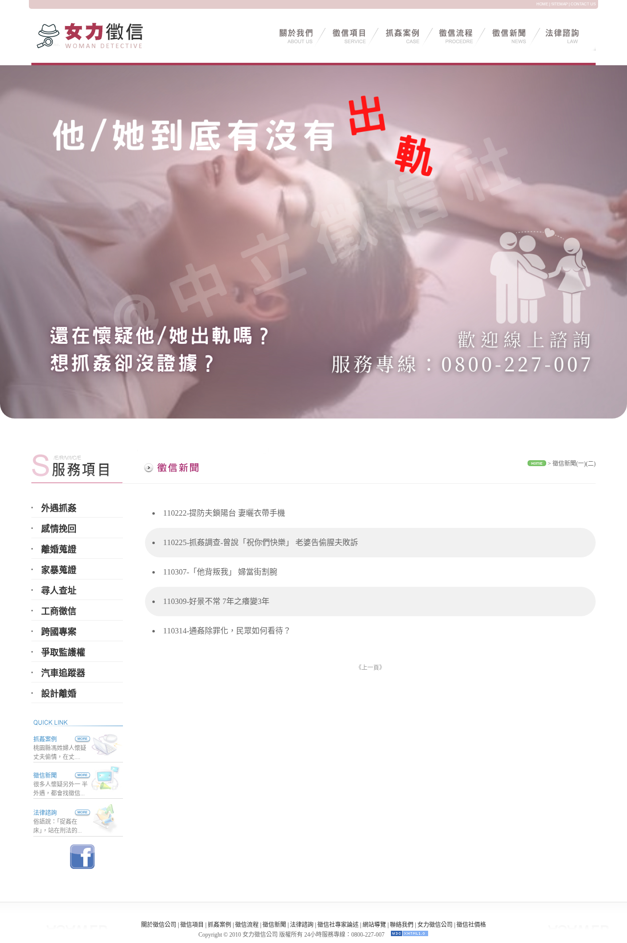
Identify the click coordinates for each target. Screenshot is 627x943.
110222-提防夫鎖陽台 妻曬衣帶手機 (224, 513)
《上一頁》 (370, 667)
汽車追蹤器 (63, 673)
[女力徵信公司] (102, 48)
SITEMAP (559, 4)
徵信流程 (247, 924)
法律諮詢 (45, 813)
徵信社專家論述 (338, 924)
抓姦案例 (45, 739)
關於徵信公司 (158, 924)
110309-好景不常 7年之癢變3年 (216, 601)
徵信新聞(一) (569, 463)
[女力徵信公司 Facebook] (82, 866)
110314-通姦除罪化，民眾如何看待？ (227, 631)
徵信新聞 (45, 775)
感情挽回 (58, 529)
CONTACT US (583, 4)
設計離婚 (58, 694)
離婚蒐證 (58, 549)
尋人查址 (58, 591)
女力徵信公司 (435, 924)
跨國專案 (58, 632)
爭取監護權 (63, 652)
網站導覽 (374, 924)
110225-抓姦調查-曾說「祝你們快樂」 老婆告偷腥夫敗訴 (260, 542)
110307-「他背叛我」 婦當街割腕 (220, 572)
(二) (591, 463)
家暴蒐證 (58, 570)
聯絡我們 (401, 924)
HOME (542, 4)
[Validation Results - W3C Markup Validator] (409, 934)
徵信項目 (192, 924)
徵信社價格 (471, 924)
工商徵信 (58, 611)
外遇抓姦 (58, 508)
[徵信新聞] (73, 775)
